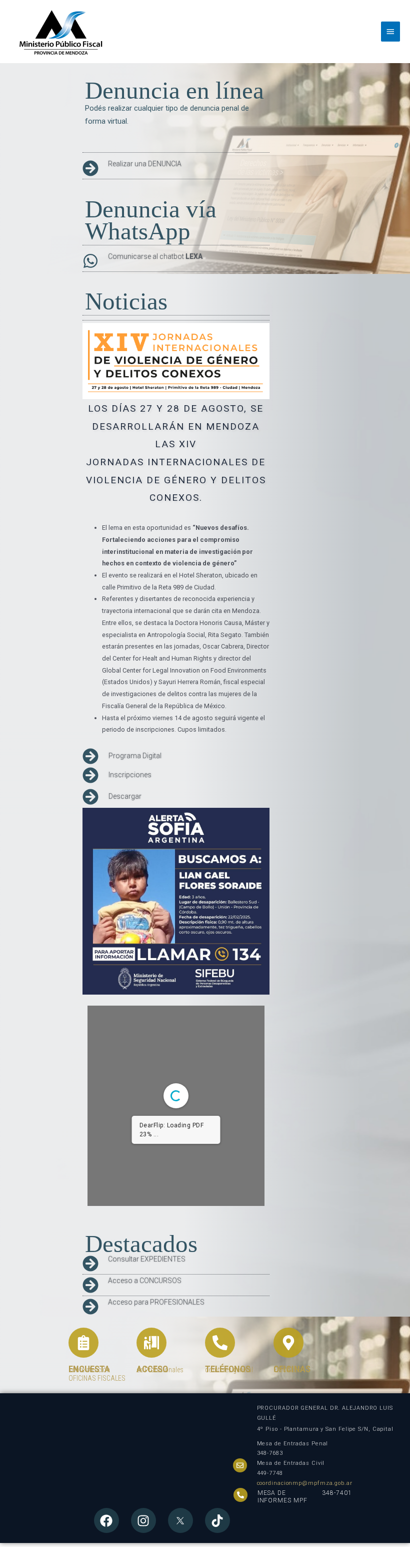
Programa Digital (135, 756)
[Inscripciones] (90, 775)
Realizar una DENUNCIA (145, 164)
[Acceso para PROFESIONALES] (90, 1307)
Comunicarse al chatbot (155, 256)
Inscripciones (130, 775)
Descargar (125, 796)
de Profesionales (160, 1370)
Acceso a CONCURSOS (145, 1281)
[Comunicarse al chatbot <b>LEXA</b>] (90, 261)
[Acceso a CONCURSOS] (90, 1285)
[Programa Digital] (90, 756)
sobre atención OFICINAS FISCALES (97, 1374)
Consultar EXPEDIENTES (147, 1259)
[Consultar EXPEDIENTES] (90, 1264)
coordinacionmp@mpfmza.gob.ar (304, 1483)
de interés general (229, 1370)
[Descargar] (90, 797)
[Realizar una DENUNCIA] (90, 168)
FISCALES (288, 1370)
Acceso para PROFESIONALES (156, 1302)
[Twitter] (180, 1520)
